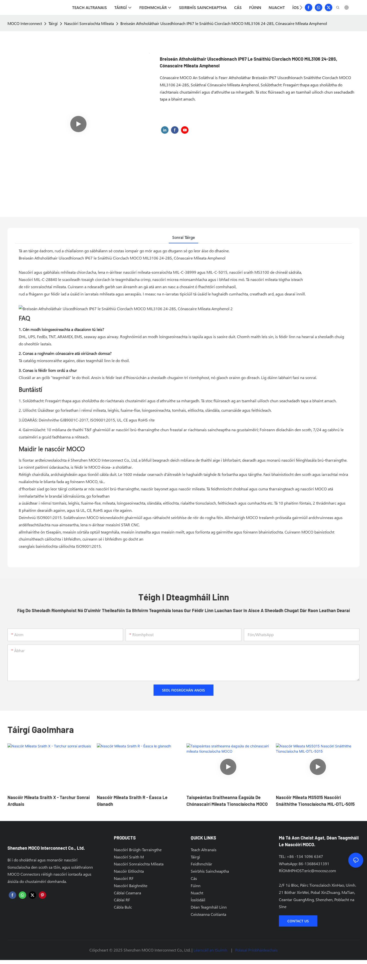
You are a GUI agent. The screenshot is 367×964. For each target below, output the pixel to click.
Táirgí (53, 23)
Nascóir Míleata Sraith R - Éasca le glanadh (132, 801)
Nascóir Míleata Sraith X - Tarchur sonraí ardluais (48, 801)
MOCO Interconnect (24, 23)
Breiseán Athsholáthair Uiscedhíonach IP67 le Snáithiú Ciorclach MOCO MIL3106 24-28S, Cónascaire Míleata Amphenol (223, 23)
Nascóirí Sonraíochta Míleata (89, 23)
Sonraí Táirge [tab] (183, 237)
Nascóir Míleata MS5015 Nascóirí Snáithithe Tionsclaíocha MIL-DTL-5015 (315, 801)
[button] (301, 7)
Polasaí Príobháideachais (256, 950)
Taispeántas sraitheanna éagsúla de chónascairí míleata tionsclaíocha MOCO (227, 801)
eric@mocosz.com (320, 870)
